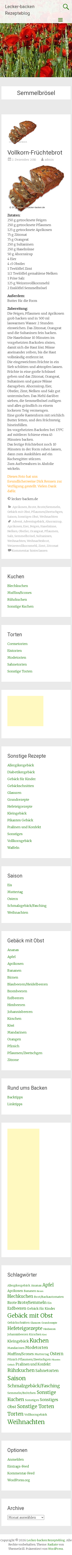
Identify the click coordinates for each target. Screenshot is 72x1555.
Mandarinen (17, 1032)
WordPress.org (18, 1480)
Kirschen (14, 1019)
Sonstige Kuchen (20, 606)
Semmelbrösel (24, 536)
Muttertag (15, 892)
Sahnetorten (17, 664)
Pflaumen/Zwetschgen (46, 512)
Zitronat (52, 546)
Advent (17, 521)
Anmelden (15, 1459)
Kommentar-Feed (21, 1473)
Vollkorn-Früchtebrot (34, 152)
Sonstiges (15, 834)
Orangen (14, 1039)
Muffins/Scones (19, 593)
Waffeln (13, 848)
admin (49, 159)
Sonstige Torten (19, 671)
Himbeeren (16, 1005)
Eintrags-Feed (18, 1466)
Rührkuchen (17, 599)
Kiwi (10, 1025)
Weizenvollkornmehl (22, 546)
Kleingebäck (17, 813)
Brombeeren (17, 991)
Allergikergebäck (20, 765)
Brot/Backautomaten (49, 1297)
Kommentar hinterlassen (29, 550)
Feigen (34, 526)
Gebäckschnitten (20, 786)
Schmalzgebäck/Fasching (27, 906)
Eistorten (14, 651)
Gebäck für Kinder (21, 779)
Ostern (12, 899)
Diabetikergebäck (21, 772)
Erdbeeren (15, 998)
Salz (10, 536)
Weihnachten (49, 516)
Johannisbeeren (20, 1012)
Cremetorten (17, 644)
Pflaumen (51, 531)
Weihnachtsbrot (38, 541)
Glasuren (14, 793)
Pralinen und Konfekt (24, 827)
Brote (32, 507)
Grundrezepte (18, 800)
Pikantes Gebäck (20, 820)
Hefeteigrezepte (19, 806)
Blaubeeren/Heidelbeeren (27, 984)
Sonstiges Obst (28, 516)
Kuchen (39, 1340)
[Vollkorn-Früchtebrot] (22, 143)
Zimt (41, 546)
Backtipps (15, 1097)
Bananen (14, 970)
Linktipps (14, 1104)
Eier (26, 526)
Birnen (12, 977)
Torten (15, 1414)
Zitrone (13, 1060)
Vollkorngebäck (19, 841)
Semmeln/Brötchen (21, 1393)
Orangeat (36, 531)
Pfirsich (13, 1046)
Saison (12, 516)
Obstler (24, 531)
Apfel (11, 957)
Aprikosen (19, 507)
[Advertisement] (25, 711)
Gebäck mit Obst (18, 512)
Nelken (12, 531)
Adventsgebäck (33, 521)
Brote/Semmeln (48, 507)
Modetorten (16, 657)
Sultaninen (43, 536)
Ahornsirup (53, 521)
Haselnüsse (48, 526)
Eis (9, 885)
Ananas (13, 950)
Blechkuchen (17, 586)
